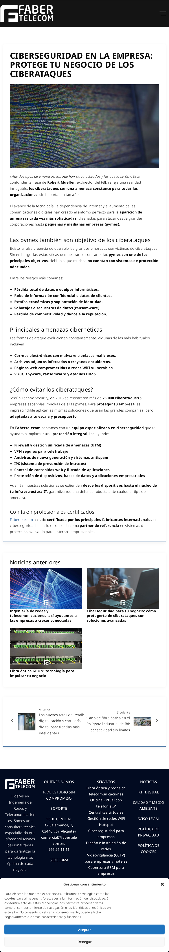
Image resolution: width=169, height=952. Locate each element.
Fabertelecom (21, 519)
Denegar (84, 941)
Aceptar (84, 929)
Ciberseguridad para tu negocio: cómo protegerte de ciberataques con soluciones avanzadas (121, 616)
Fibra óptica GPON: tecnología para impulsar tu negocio (42, 673)
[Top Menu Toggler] (162, 13)
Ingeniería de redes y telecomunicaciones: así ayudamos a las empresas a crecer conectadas (43, 616)
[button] (162, 884)
